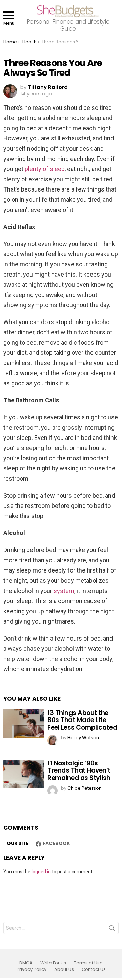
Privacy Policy (31, 969)
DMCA (26, 963)
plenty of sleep (45, 168)
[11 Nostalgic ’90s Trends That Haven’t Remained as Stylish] (23, 774)
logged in (41, 871)
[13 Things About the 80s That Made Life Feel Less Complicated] (23, 723)
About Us (64, 969)
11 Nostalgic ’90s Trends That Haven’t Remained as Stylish (78, 770)
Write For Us (53, 963)
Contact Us (94, 969)
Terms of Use (88, 963)
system (64, 590)
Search (112, 929)
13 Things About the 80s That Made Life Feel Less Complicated (82, 720)
